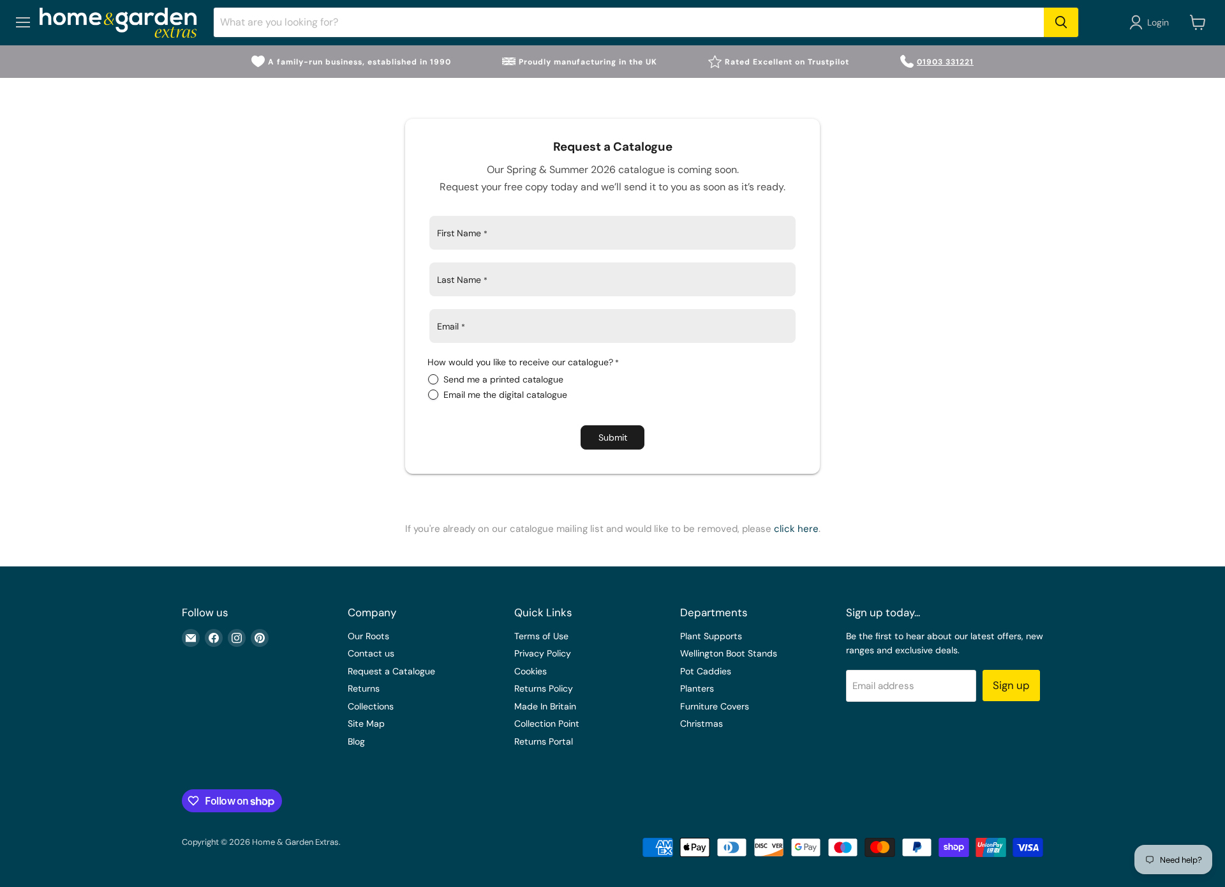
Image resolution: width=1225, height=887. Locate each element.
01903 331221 (945, 62)
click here (796, 528)
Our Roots (368, 636)
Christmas (701, 723)
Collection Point (546, 723)
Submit (612, 437)
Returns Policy (543, 688)
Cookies (530, 671)
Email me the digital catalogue (505, 394)
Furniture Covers (714, 706)
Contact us (371, 653)
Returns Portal (543, 741)
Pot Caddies (705, 671)
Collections (371, 706)
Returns (364, 688)
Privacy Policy (542, 653)
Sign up (1011, 685)
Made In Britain (545, 706)
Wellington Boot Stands (728, 653)
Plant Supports (711, 636)
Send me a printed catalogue (503, 379)
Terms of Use (541, 636)
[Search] (1061, 22)
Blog (356, 741)
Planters (697, 688)
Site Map (366, 723)
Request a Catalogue (391, 671)
